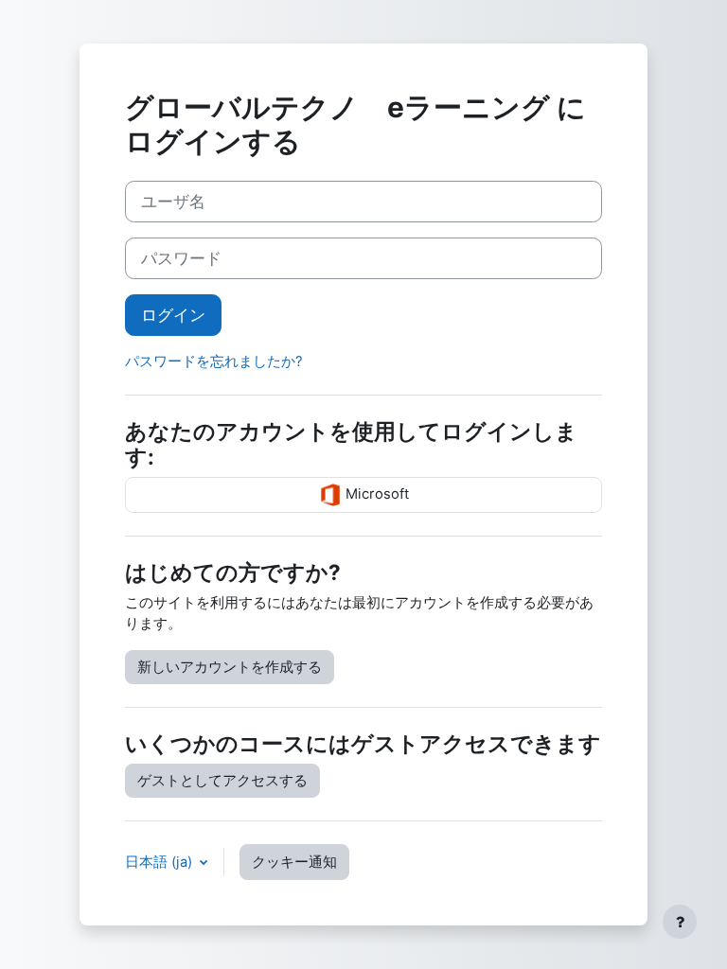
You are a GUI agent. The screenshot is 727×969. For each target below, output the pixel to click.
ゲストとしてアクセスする (222, 780)
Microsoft (375, 493)
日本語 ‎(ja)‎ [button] (160, 862)
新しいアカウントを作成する (229, 667)
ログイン (173, 315)
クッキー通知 (294, 862)
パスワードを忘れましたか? (214, 361)
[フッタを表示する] (680, 922)
